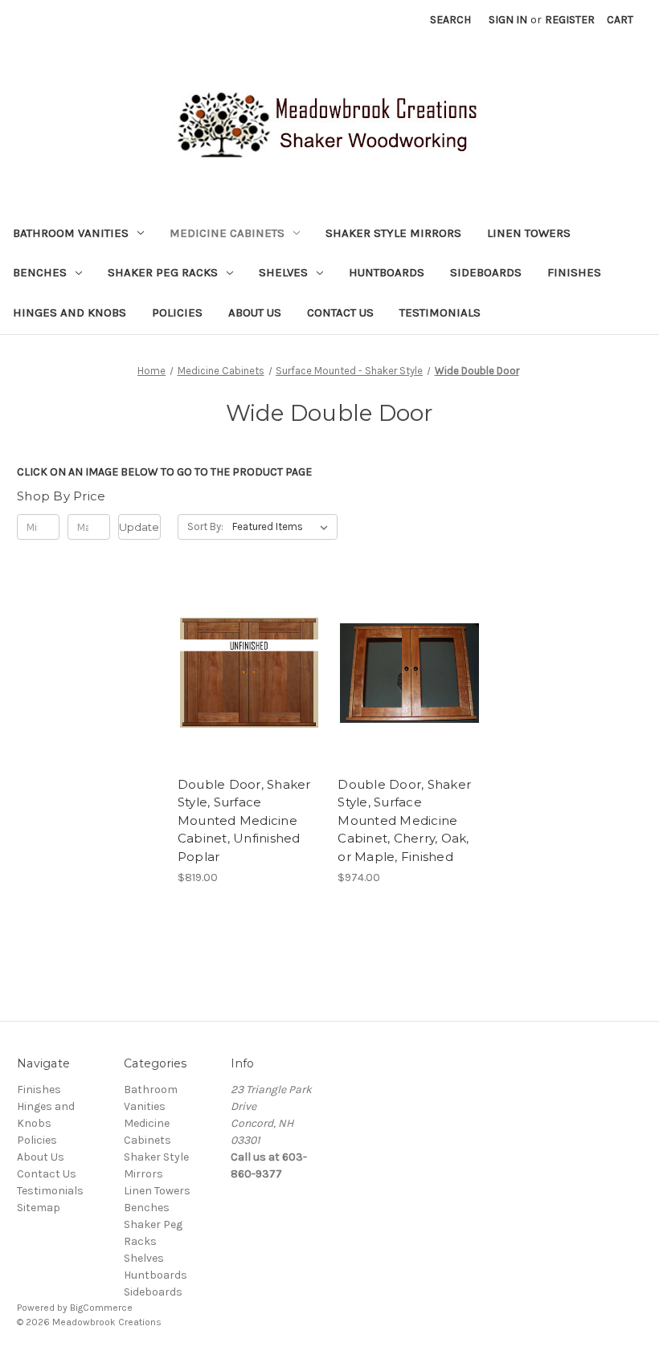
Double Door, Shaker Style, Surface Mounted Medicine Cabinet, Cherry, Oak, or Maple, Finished (404, 820)
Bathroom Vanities (71, 233)
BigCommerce (101, 1307)
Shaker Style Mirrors (393, 233)
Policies (177, 312)
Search (450, 20)
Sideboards (486, 272)
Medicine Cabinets (227, 233)
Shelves (283, 272)
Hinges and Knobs (69, 312)
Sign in (508, 20)
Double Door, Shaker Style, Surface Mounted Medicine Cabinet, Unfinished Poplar (244, 820)
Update (139, 526)
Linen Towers (529, 233)
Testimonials (440, 312)
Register (570, 20)
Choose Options (249, 673)
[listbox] (283, 527)
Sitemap (38, 1207)
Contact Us (340, 312)
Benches (40, 272)
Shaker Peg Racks (163, 272)
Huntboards (386, 272)
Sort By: (205, 526)
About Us (254, 312)
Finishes (574, 272)
